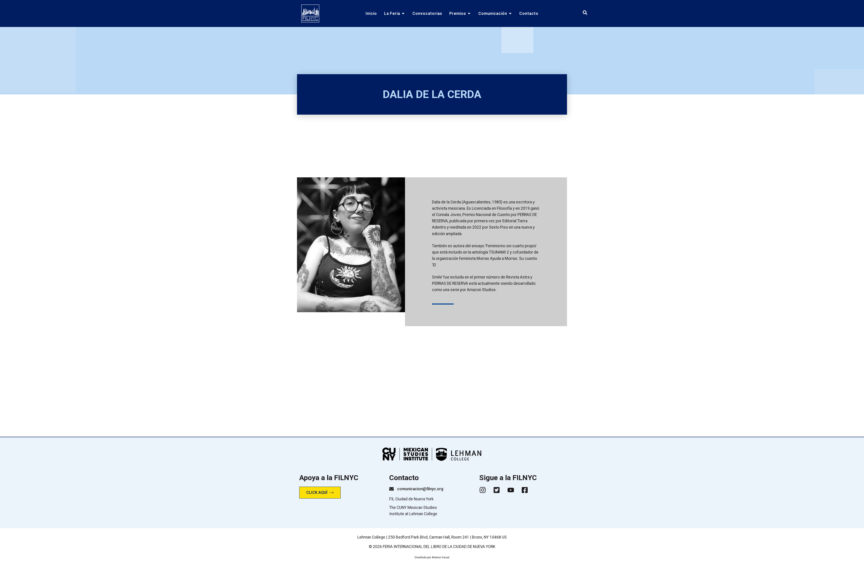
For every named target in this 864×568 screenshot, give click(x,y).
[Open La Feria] (403, 13)
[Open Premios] (469, 13)
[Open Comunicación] (510, 13)
